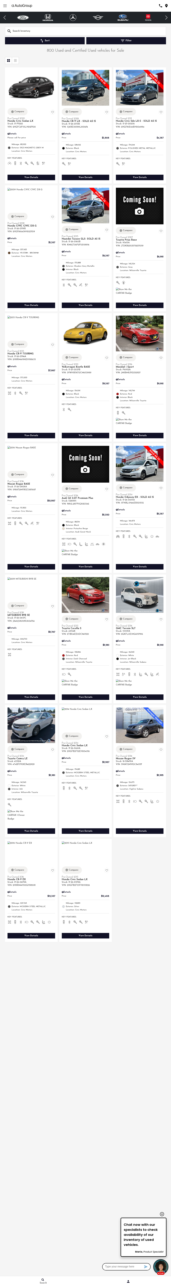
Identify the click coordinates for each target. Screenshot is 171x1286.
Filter (129, 40)
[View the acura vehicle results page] (148, 17)
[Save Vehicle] (52, 112)
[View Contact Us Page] (160, 6)
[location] (166, 6)
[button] (5, 17)
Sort (47, 40)
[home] (22, 6)
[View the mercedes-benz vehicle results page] (48, 18)
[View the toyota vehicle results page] (123, 18)
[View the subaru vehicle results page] (98, 17)
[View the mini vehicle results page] (73, 18)
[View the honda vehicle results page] (23, 18)
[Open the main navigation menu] (5, 6)
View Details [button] (31, 177)
